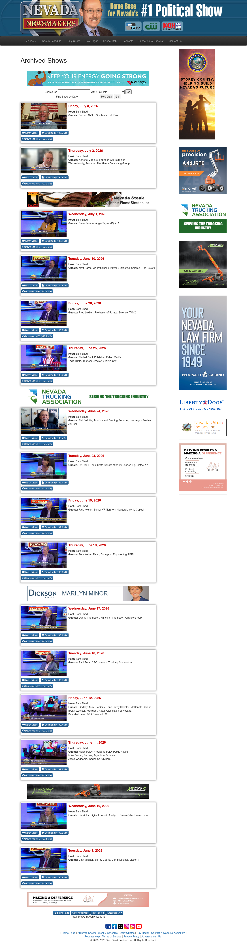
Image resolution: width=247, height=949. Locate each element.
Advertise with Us (151, 936)
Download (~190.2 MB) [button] (55, 832)
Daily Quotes (127, 933)
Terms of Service (111, 936)
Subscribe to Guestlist (151, 41)
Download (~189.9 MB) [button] (55, 527)
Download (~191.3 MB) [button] (55, 769)
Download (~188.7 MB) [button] (55, 724)
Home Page (68, 933)
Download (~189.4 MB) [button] (55, 285)
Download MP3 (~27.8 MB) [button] (38, 183)
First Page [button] (64, 912)
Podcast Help (92, 936)
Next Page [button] (96, 912)
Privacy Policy (131, 936)
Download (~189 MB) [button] (55, 437)
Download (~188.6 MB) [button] (55, 374)
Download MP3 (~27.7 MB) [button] (38, 138)
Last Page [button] (112, 912)
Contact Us (175, 41)
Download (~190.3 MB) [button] (55, 635)
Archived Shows (87, 933)
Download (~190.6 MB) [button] (55, 571)
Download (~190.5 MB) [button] (55, 132)
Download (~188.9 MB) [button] (55, 330)
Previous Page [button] (81, 912)
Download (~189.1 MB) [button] (55, 240)
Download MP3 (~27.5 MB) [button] (38, 838)
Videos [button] (30, 41)
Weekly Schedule (51, 41)
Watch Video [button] (31, 132)
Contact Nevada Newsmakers (168, 933)
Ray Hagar (92, 41)
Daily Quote (73, 41)
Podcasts (128, 41)
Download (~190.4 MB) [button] (55, 177)
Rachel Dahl (110, 41)
